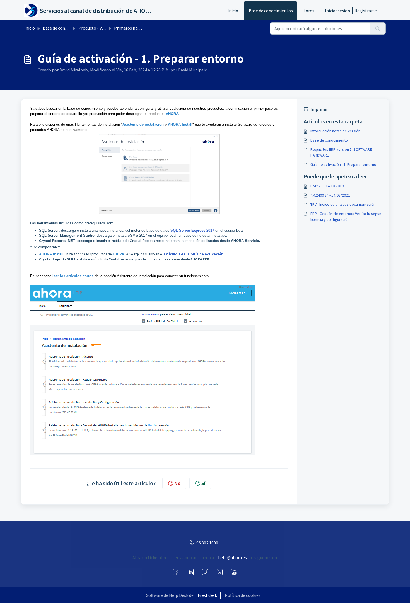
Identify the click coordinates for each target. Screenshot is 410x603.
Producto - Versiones (98, 28)
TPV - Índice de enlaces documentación (342, 204)
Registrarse (365, 10)
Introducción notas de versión (335, 130)
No (177, 483)
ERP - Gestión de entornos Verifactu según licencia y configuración (345, 216)
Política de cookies (243, 595)
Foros (308, 10)
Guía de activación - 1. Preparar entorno (343, 164)
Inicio (233, 10)
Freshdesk (207, 595)
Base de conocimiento (329, 140)
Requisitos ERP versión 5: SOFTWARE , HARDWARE (342, 152)
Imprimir (319, 109)
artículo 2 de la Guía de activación (193, 254)
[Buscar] (378, 28)
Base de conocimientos (271, 10)
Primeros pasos (129, 28)
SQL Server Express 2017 (192, 230)
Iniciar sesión (337, 10)
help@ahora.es (232, 557)
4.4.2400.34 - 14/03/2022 (330, 195)
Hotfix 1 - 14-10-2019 (327, 185)
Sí (203, 483)
